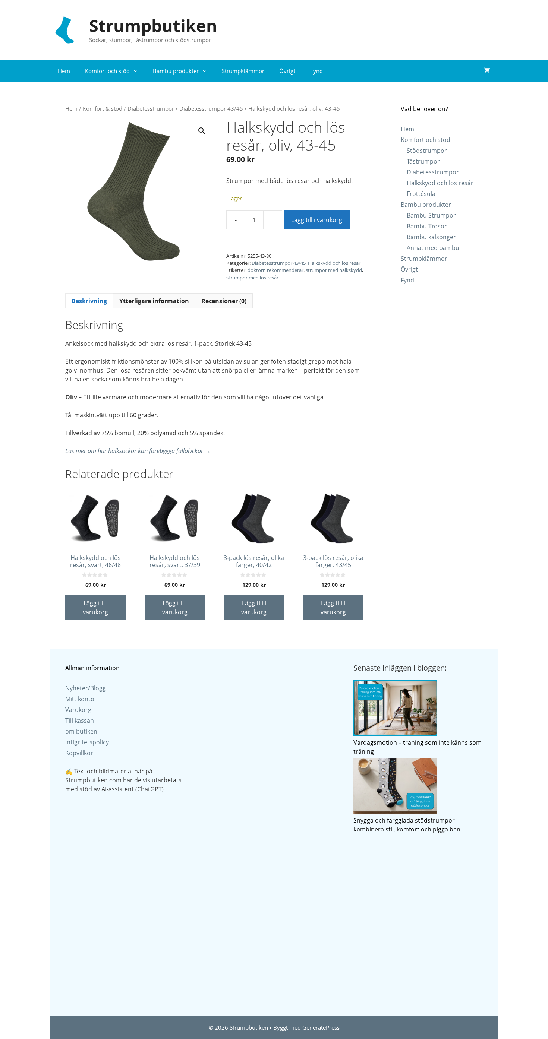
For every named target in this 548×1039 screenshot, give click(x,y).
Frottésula (421, 194)
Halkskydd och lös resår (334, 263)
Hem (64, 71)
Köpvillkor (79, 753)
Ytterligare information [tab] (154, 301)
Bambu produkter (176, 71)
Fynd (316, 71)
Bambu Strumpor (431, 215)
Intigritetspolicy (87, 742)
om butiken (81, 731)
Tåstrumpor (423, 161)
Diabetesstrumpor (150, 108)
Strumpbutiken (153, 25)
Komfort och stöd (107, 71)
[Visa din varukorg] (487, 71)
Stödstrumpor (427, 150)
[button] (201, 130)
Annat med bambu (433, 248)
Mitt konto (79, 699)
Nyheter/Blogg (85, 688)
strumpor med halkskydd (334, 270)
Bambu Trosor (427, 226)
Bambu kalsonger (431, 237)
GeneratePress (321, 1027)
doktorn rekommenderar (275, 270)
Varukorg (78, 710)
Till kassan (79, 720)
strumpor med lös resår (252, 277)
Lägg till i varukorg (316, 220)
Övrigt (287, 71)
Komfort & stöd (102, 108)
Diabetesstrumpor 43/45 (211, 108)
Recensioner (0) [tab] (223, 301)
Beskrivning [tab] (89, 301)
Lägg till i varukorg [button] (95, 607)
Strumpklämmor (243, 71)
